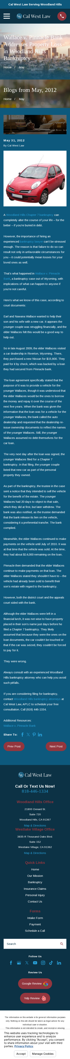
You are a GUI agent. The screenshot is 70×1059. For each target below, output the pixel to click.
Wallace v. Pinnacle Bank (20, 725)
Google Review (32, 983)
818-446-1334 (35, 791)
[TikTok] (51, 963)
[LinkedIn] (59, 963)
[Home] (34, 16)
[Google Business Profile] (19, 963)
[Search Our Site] (61, 943)
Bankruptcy (35, 882)
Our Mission (35, 875)
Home (35, 869)
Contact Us (35, 901)
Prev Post (14, 746)
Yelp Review (32, 998)
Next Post (56, 746)
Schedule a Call (35, 930)
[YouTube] (35, 963)
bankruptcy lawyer (31, 241)
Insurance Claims (35, 888)
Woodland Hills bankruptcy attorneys (37, 699)
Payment (35, 924)
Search (11, 943)
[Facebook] (11, 963)
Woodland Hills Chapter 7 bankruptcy (29, 214)
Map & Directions (35, 825)
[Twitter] (27, 963)
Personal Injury (35, 895)
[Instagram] (43, 963)
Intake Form (35, 918)
